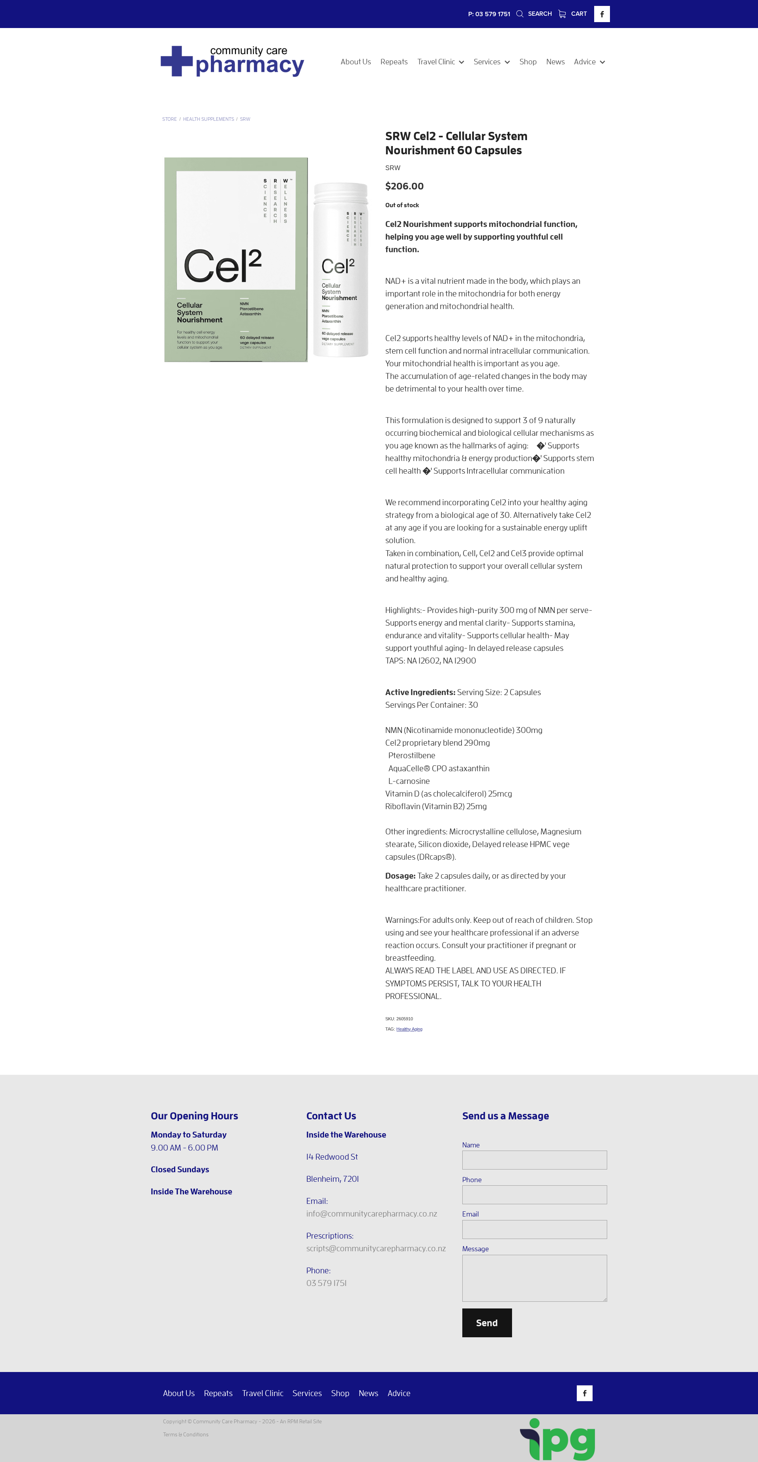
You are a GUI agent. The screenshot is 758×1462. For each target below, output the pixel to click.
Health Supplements (208, 119)
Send (487, 1322)
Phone (472, 1179)
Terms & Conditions (185, 1434)
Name (471, 1145)
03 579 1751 (326, 1283)
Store (169, 119)
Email (470, 1214)
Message (475, 1248)
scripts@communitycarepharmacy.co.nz (376, 1248)
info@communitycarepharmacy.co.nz (371, 1213)
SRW (245, 119)
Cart (578, 13)
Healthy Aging (409, 1029)
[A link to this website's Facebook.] (602, 14)
